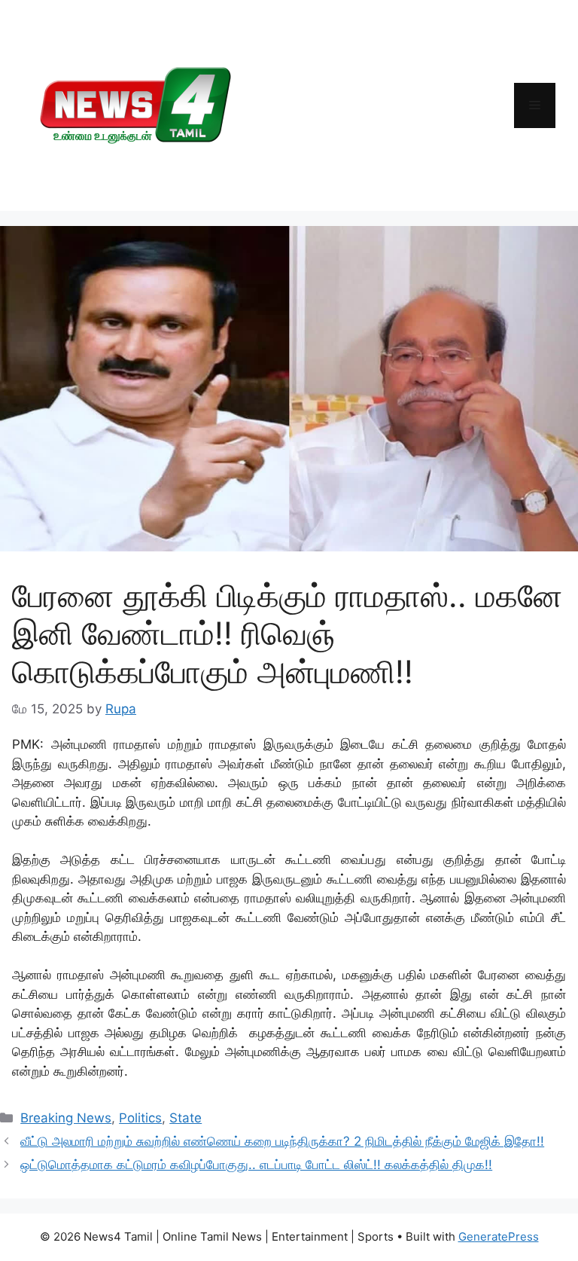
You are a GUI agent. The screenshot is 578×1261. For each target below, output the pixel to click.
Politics (140, 1117)
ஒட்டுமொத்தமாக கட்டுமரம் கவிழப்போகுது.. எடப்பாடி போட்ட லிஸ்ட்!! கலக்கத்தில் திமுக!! (256, 1164)
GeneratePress (498, 1236)
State (185, 1117)
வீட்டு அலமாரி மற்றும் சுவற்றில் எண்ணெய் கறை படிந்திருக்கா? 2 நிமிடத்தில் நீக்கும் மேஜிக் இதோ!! (282, 1141)
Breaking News (65, 1117)
